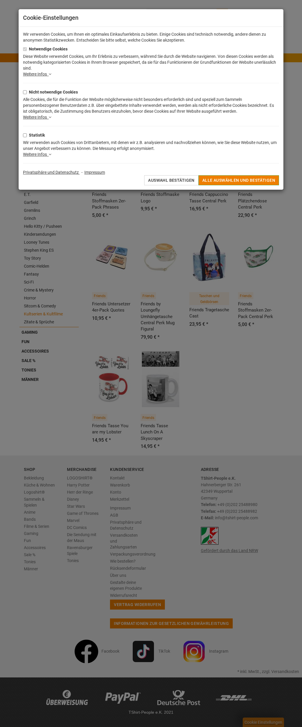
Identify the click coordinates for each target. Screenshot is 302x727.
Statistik (37, 135)
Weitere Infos (36, 74)
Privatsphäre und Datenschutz (51, 172)
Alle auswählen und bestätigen (238, 180)
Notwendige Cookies (48, 49)
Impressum (94, 172)
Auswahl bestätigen (171, 180)
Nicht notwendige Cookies (53, 92)
